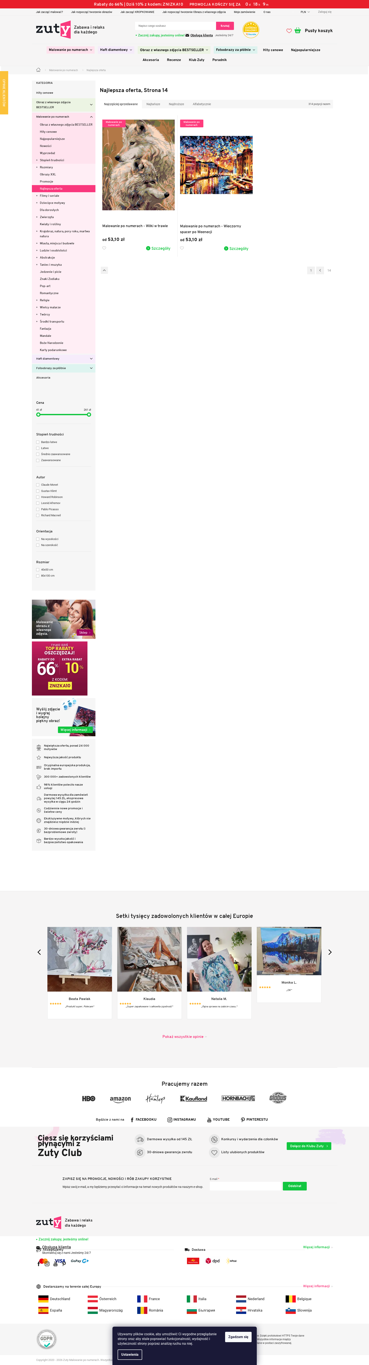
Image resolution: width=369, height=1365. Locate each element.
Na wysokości (49, 539)
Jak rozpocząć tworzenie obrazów (91, 12)
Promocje (46, 181)
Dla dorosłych (49, 210)
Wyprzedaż (47, 153)
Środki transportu (52, 321)
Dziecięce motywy (52, 203)
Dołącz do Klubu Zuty (307, 1146)
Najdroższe (176, 104)
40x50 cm (47, 569)
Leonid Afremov (50, 503)
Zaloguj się (295, 1186)
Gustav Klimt (49, 491)
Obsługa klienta (201, 35)
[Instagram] (47, 1263)
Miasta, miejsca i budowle (57, 243)
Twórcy (45, 314)
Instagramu (184, 1120)
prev (40, 952)
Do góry (104, 270)
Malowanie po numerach (52, 117)
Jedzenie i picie (50, 272)
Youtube (221, 1120)
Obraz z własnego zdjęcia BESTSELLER (53, 105)
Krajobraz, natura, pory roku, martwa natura (65, 233)
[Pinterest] (63, 1263)
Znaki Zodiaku (49, 279)
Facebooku (146, 1120)
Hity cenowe (44, 93)
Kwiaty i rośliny (50, 224)
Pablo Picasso (50, 509)
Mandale (45, 336)
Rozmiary (46, 167)
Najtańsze (153, 104)
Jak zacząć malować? (49, 12)
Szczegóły (160, 248)
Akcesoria (43, 377)
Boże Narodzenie (51, 343)
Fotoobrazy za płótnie (51, 368)
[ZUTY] (64, 1222)
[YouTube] (55, 1263)
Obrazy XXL (48, 174)
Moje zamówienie (244, 12)
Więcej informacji (316, 1247)
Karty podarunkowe (53, 350)
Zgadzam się (238, 1337)
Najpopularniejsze (52, 139)
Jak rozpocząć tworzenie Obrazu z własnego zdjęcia (194, 12)
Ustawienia (130, 1355)
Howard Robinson (52, 497)
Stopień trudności (52, 160)
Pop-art (45, 286)
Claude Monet (49, 484)
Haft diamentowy (47, 358)
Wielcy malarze (50, 307)
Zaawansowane (51, 460)
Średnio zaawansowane (55, 454)
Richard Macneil (51, 515)
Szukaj (225, 26)
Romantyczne (49, 293)
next (329, 952)
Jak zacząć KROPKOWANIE (137, 12)
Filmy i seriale (49, 196)
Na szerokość (49, 545)
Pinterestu (257, 1120)
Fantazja (45, 329)
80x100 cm (47, 575)
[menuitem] (71, 50)
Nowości (45, 146)
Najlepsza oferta (51, 188)
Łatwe (45, 448)
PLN (304, 12)
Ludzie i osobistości (53, 250)
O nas (267, 12)
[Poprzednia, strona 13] (320, 270)
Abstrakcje (47, 257)
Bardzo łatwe (49, 442)
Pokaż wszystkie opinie (183, 1036)
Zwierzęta (47, 217)
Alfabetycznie (202, 104)
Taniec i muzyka (51, 265)
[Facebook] (38, 1263)
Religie (45, 300)
